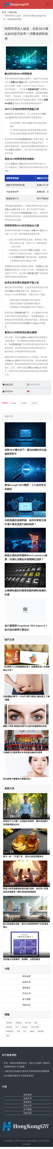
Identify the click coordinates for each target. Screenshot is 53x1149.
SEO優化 (13, 403)
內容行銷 (34, 403)
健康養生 (26, 988)
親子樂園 (26, 999)
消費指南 (9, 1023)
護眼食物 (9, 1027)
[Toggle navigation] (47, 4)
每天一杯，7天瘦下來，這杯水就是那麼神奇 (23, 856)
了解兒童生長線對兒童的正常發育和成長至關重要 (26, 1071)
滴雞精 (32, 1031)
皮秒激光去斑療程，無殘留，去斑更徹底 (21, 959)
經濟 (18, 1031)
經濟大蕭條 (35, 1027)
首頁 (4, 12)
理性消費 (28, 1023)
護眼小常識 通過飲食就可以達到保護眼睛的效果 (25, 726)
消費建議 (18, 1023)
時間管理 (24, 403)
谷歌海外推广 (34, 89)
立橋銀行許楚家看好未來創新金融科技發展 (22, 752)
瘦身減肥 (26, 976)
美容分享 (26, 993)
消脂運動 (40, 1031)
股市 (17, 1027)
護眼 (35, 1023)
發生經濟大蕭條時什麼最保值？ (17, 779)
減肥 (7, 1036)
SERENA (8, 391)
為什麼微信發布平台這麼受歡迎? (19, 1076)
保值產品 (25, 1027)
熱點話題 (13, 12)
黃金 (24, 1031)
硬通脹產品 (10, 1031)
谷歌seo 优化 (17, 82)
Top (46, 1126)
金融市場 (26, 982)
